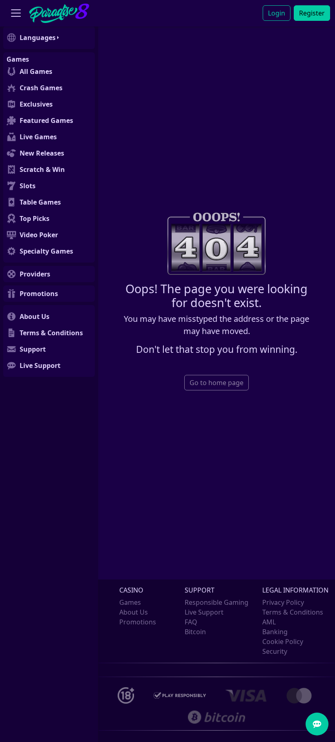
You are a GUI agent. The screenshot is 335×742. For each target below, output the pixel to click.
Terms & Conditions (292, 612)
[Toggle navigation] (16, 13)
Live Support (204, 612)
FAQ (191, 621)
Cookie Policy (282, 641)
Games (130, 602)
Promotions (137, 621)
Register (312, 13)
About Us (133, 612)
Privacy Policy (283, 602)
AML (269, 621)
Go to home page (216, 382)
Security (274, 651)
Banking (275, 631)
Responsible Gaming (216, 602)
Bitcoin (195, 631)
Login (276, 13)
